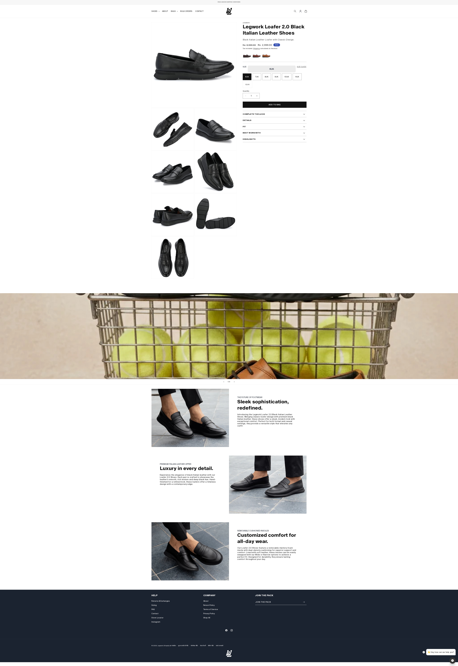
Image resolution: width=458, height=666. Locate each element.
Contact (155, 613)
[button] (155, 11)
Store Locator (157, 618)
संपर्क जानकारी (219, 645)
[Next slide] (234, 381)
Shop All (206, 618)
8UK (266, 77)
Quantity (246, 91)
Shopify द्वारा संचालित (170, 645)
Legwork (161, 645)
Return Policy (209, 605)
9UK (276, 77)
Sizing (154, 605)
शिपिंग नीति (210, 645)
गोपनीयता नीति (194, 645)
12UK (248, 86)
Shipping (256, 48)
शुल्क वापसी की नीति (183, 645)
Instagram (155, 622)
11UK (297, 77)
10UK (286, 77)
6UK (247, 77)
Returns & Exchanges (160, 601)
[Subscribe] (303, 602)
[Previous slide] (223, 381)
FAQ (153, 609)
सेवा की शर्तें (203, 645)
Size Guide (301, 67)
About (206, 601)
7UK (257, 77)
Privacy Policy (209, 613)
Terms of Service (210, 609)
